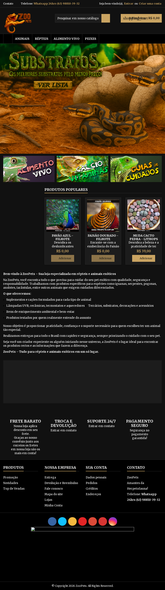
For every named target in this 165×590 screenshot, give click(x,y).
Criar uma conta (150, 3)
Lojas (48, 500)
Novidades (10, 483)
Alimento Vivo (66, 39)
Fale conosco (53, 488)
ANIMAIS (22, 39)
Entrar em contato (63, 430)
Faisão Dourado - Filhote (103, 237)
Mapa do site (53, 494)
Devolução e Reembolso (61, 483)
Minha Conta (53, 505)
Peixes (90, 39)
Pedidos (91, 483)
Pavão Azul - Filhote (62, 237)
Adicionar (62, 258)
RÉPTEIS (41, 39)
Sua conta (96, 467)
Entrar (128, 3)
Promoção (10, 477)
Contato (8, 3)
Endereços (93, 494)
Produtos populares (66, 189)
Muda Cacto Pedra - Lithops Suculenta (144, 239)
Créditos (92, 488)
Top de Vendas (13, 488)
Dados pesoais (96, 477)
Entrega (50, 477)
